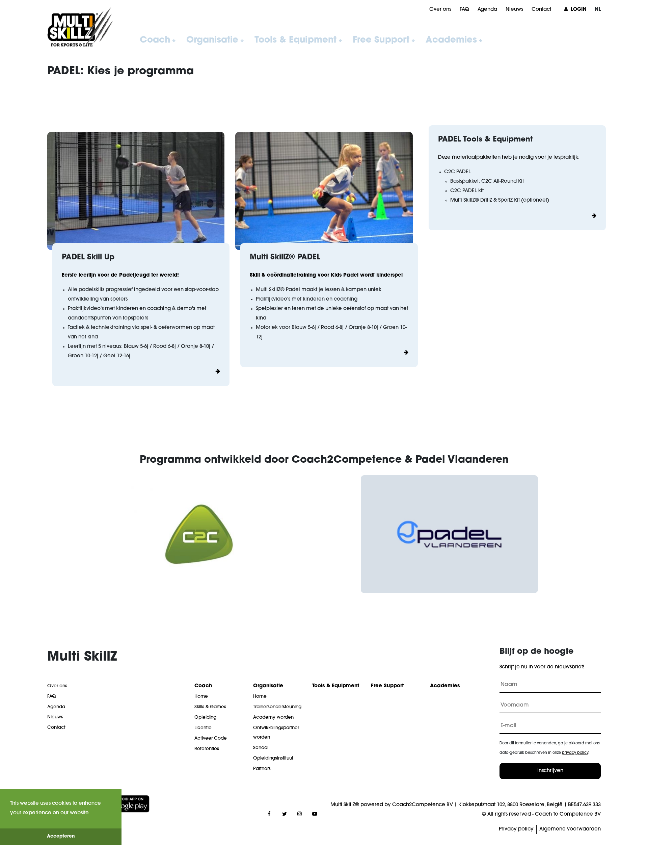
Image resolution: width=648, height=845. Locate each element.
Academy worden (273, 717)
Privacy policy (516, 829)
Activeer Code (210, 738)
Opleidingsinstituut (273, 758)
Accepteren (61, 836)
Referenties (206, 749)
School (260, 748)
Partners (262, 769)
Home (201, 696)
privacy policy (575, 753)
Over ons (440, 9)
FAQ (464, 9)
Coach (155, 40)
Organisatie (212, 40)
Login (578, 9)
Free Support (381, 40)
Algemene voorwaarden (570, 829)
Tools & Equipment (295, 40)
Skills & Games (210, 707)
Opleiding (205, 717)
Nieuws (514, 9)
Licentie (203, 728)
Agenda (487, 9)
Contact (541, 9)
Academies (451, 40)
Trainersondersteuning (277, 707)
